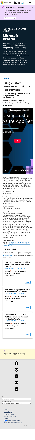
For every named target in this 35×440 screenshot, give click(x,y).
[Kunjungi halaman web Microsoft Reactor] (19, 2)
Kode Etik (7, 418)
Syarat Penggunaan (10, 416)
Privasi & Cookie (9, 414)
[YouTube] (16, 384)
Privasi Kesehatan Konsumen (13, 423)
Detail (27, 282)
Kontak (6, 409)
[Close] (32, 7)
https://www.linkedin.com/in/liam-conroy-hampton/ (16, 244)
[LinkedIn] (16, 390)
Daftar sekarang (10, 18)
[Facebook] (16, 364)
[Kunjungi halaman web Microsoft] (6, 2)
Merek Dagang (8, 412)
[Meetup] (16, 371)
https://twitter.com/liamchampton (18, 242)
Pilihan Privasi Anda (13, 421)
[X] (16, 377)
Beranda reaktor (8, 255)
